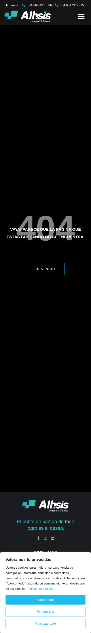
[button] (81, 16)
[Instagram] (45, 538)
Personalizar (45, 611)
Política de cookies (40, 588)
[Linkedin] (52, 538)
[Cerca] (86, 556)
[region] (45, 592)
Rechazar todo (45, 623)
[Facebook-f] (38, 538)
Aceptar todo (46, 599)
